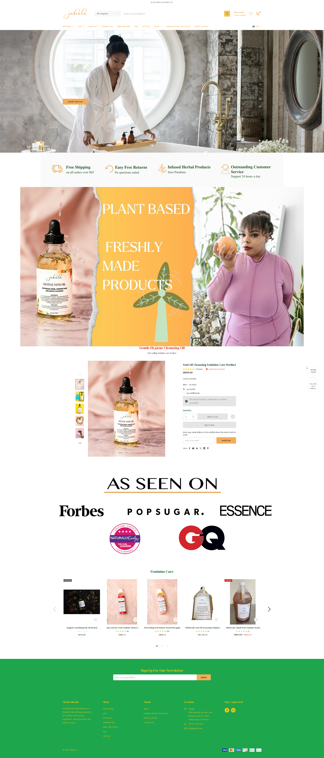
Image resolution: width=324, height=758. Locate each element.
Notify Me (226, 440)
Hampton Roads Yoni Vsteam (156, 713)
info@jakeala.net (195, 728)
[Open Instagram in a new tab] (233, 710)
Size (189, 384)
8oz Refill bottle (193, 393)
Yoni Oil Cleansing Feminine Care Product (209, 365)
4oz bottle (191, 389)
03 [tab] (260, 91)
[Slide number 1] (162, 101)
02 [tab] (260, 84)
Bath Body (67, 26)
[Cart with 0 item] (257, 14)
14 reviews (199, 369)
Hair (80, 26)
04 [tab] (260, 99)
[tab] (152, 145)
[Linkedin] (204, 453)
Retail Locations (150, 718)
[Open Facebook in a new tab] (227, 710)
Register (243, 15)
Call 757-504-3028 (195, 723)
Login (236, 15)
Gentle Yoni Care (75, 101)
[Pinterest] (208, 453)
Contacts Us (149, 722)
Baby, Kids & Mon (110, 727)
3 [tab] (167, 646)
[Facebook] (189, 453)
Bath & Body (108, 708)
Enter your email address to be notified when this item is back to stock (209, 433)
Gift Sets (106, 736)
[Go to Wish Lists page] (251, 14)
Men (105, 731)
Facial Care (107, 718)
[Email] (193, 453)
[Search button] (227, 14)
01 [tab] (260, 76)
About (156, 26)
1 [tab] (157, 646)
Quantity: (187, 410)
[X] (200, 453)
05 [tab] (260, 106)
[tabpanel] (162, 101)
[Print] (197, 453)
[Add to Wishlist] (233, 416)
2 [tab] (162, 646)
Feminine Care (109, 722)
